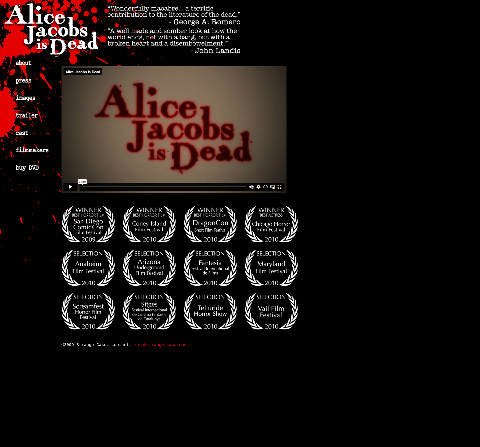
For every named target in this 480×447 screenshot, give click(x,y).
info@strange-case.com (160, 345)
